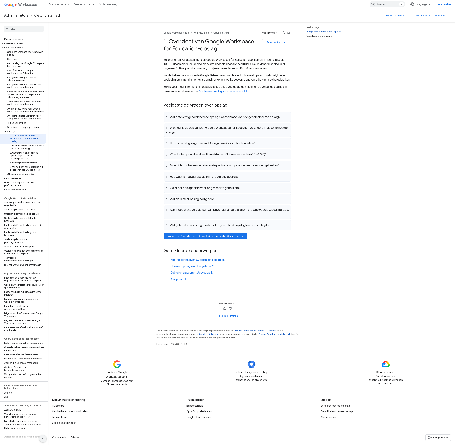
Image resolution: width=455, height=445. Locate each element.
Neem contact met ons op (430, 15)
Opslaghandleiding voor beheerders (221, 91)
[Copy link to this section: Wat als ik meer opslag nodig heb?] (217, 199)
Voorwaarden (59, 437)
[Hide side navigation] (42, 438)
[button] (23, 43)
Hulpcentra (58, 405)
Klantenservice (329, 417)
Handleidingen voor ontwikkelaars (71, 411)
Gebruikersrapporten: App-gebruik (192, 272)
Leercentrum (59, 417)
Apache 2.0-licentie (208, 334)
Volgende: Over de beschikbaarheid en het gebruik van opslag (205, 236)
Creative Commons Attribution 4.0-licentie (255, 330)
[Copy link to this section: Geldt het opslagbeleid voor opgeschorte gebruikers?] (243, 188)
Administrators (16, 15)
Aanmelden (444, 4)
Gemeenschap (82, 4)
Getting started (47, 15)
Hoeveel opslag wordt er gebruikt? (192, 266)
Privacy (75, 437)
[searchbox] (24, 29)
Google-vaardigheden (64, 422)
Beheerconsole (395, 15)
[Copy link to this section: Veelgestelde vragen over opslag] (230, 105)
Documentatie (57, 4)
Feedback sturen (277, 42)
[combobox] (387, 4)
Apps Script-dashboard (199, 411)
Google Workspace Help (176, 32)
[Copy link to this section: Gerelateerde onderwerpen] (220, 251)
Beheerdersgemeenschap (335, 405)
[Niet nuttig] (288, 33)
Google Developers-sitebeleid (274, 334)
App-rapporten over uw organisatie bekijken (198, 259)
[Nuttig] (283, 33)
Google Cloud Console (198, 417)
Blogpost (176, 279)
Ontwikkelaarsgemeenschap (337, 411)
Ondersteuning (108, 4)
